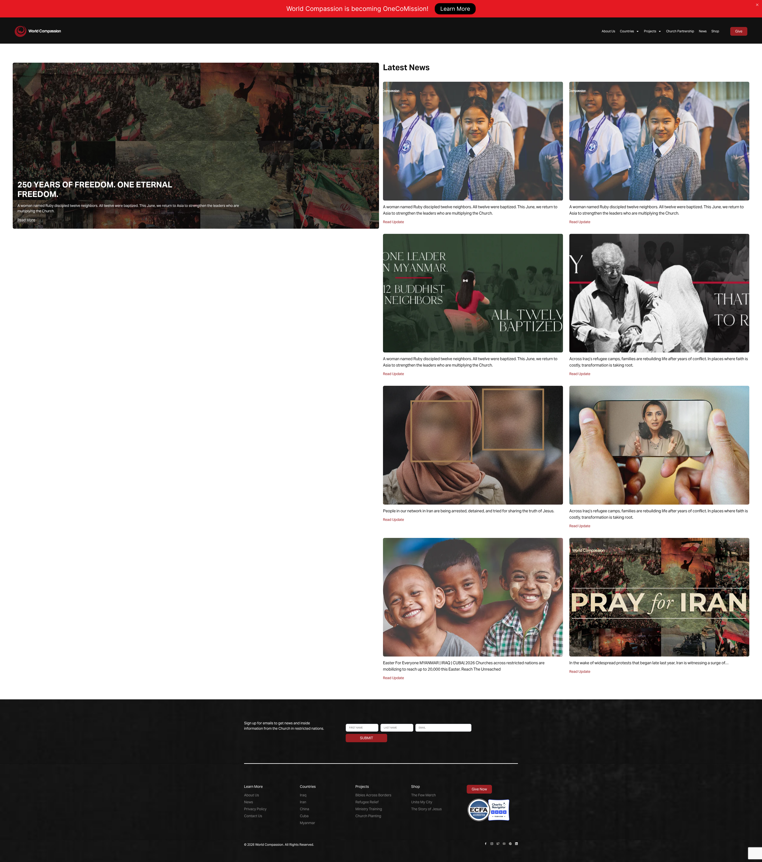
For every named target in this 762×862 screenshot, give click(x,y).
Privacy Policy (255, 809)
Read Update (393, 222)
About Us (608, 31)
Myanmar (307, 823)
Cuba (304, 816)
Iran (303, 802)
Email (418, 721)
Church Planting (368, 816)
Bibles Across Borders (373, 795)
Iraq (303, 795)
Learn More (455, 8)
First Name (352, 721)
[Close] (757, 5)
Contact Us (253, 816)
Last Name (387, 721)
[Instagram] (491, 843)
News (703, 31)
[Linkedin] (516, 843)
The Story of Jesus (426, 809)
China (304, 809)
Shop (715, 31)
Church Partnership (680, 31)
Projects (650, 31)
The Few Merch (423, 795)
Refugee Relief (367, 802)
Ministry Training (368, 809)
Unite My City (421, 802)
